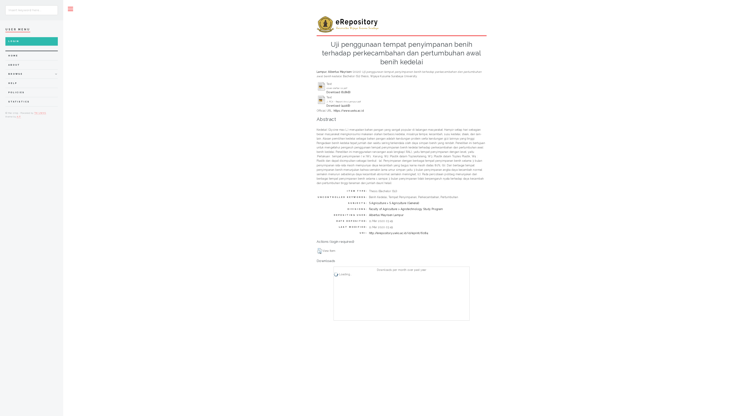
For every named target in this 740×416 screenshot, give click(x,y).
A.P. (19, 116)
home (13, 55)
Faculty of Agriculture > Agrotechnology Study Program (406, 209)
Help (12, 83)
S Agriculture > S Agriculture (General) (394, 203)
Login (13, 41)
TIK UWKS (40, 113)
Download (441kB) (338, 105)
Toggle (70, 9)
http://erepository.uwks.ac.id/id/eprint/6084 (398, 233)
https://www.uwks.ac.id (349, 110)
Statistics (19, 101)
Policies (16, 92)
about (14, 65)
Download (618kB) (338, 92)
